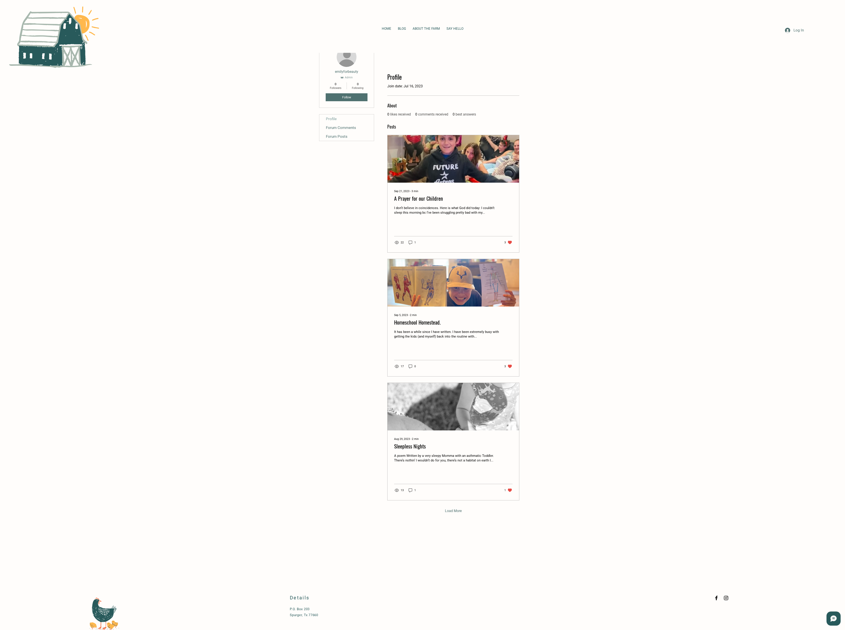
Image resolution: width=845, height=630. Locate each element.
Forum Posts (336, 136)
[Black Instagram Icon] (726, 598)
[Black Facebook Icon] (716, 598)
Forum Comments (341, 127)
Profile (331, 119)
